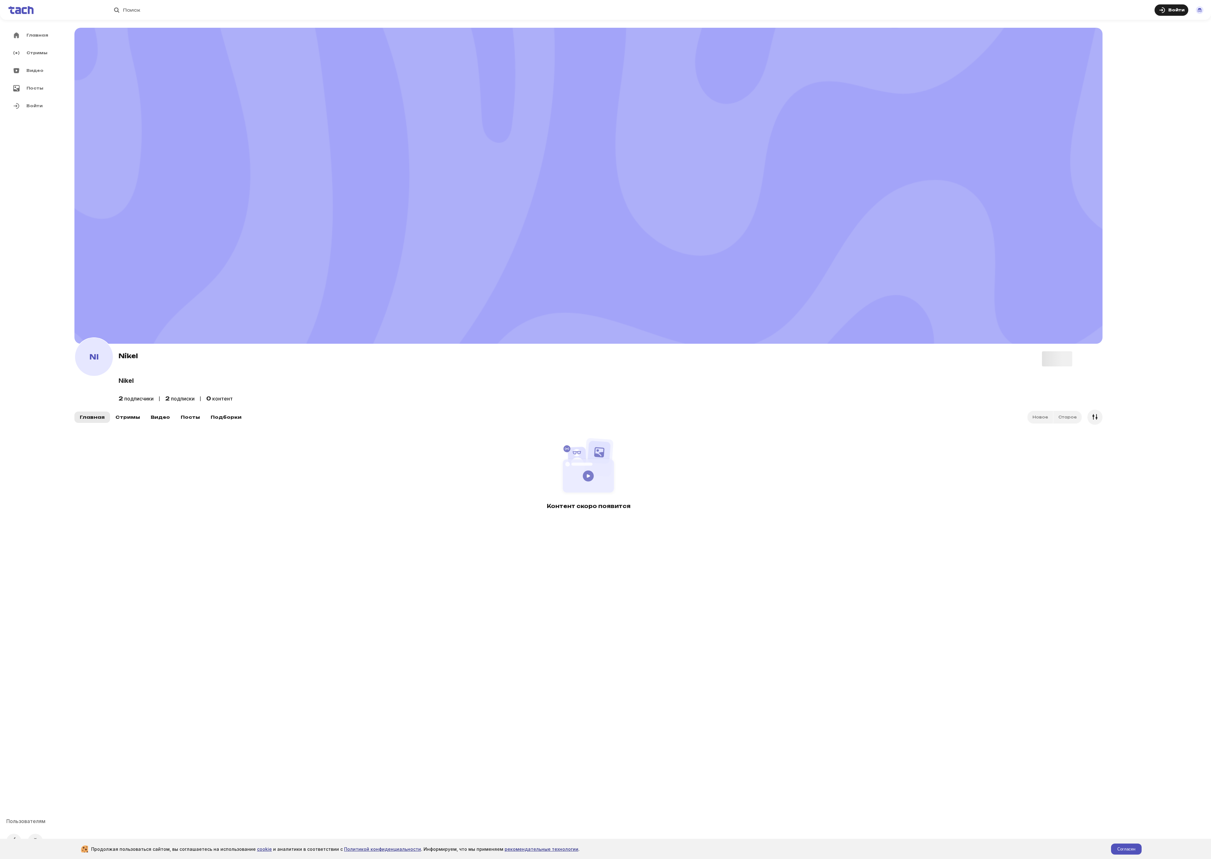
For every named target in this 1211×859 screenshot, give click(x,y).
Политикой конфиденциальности (382, 849)
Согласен (1126, 849)
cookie (264, 849)
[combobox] (608, 10)
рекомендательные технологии (541, 849)
